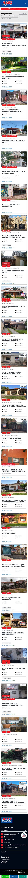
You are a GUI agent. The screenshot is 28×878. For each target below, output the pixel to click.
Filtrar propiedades (15, 9)
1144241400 (7, 842)
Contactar (14, 876)
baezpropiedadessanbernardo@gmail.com (15, 845)
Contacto (4, 863)
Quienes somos (5, 859)
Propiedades (4, 861)
